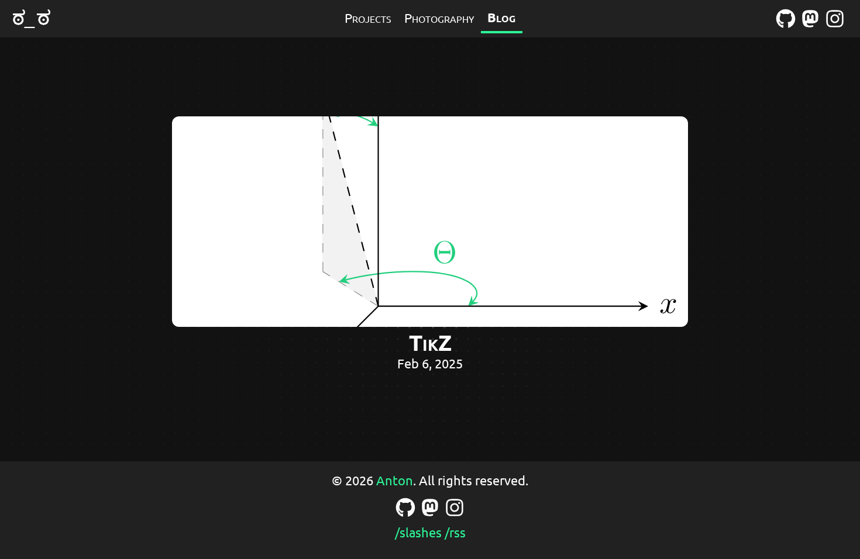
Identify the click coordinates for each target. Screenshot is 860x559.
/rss (455, 532)
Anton (394, 480)
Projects (368, 17)
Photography (439, 17)
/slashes (418, 532)
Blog (501, 17)
